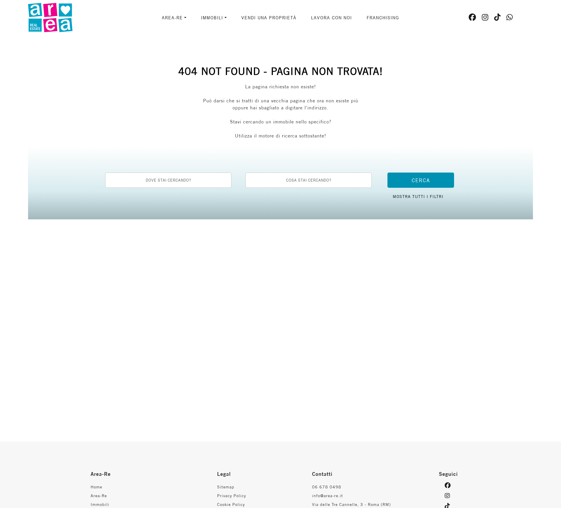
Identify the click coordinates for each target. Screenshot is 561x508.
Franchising (383, 17)
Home (96, 487)
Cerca (421, 180)
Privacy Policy (231, 495)
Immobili (100, 504)
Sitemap (225, 487)
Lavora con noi (331, 17)
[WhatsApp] (509, 18)
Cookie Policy (231, 504)
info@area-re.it (327, 495)
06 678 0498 (326, 487)
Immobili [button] (212, 17)
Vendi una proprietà (269, 17)
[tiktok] (497, 18)
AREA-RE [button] (172, 17)
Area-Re (99, 495)
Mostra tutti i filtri (418, 196)
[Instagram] (485, 18)
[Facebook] (472, 18)
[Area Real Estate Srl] (70, 17)
